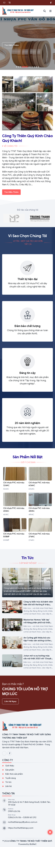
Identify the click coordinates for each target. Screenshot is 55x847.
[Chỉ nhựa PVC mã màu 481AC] (40, 504)
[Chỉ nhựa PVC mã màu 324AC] (15, 479)
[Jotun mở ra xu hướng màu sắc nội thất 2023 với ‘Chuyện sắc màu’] (27, 661)
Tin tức (8, 782)
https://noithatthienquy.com (20, 828)
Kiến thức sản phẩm (14, 774)
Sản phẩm (9, 770)
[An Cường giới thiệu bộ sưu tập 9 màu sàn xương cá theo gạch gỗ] (27, 643)
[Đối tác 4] (40, 218)
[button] (50, 11)
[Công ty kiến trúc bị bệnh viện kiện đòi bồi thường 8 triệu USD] (27, 607)
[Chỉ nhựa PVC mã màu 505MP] (15, 530)
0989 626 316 (14, 811)
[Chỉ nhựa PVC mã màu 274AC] (40, 530)
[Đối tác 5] (14, 218)
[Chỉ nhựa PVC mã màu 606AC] (40, 479)
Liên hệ (8, 786)
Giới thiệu (9, 765)
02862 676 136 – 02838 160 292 (22, 817)
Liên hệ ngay (10, 701)
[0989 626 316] (9, 3)
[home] (18, 11)
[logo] (27, 725)
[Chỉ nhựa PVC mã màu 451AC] (15, 504)
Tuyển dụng (10, 778)
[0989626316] (45, 3)
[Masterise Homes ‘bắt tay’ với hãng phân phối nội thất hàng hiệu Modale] (27, 625)
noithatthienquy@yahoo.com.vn (22, 822)
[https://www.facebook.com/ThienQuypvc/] (51, 3)
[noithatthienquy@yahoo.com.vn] (4, 3)
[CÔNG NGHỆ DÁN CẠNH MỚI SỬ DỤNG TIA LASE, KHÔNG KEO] (27, 582)
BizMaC (33, 844)
